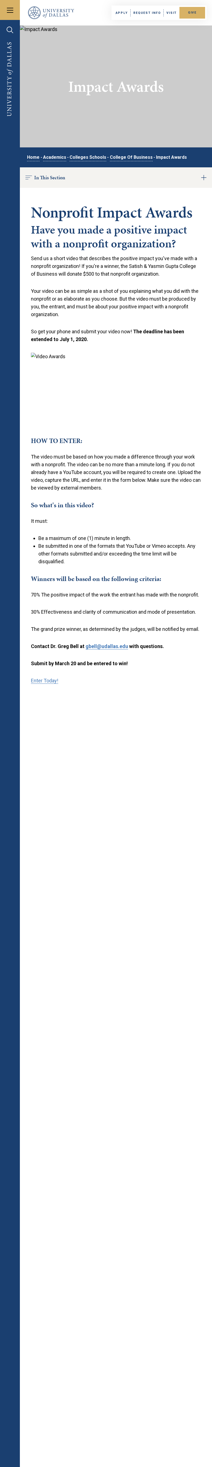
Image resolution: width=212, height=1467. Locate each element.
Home (33, 157)
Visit (171, 13)
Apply (122, 13)
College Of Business (131, 157)
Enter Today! (44, 680)
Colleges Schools (88, 157)
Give (192, 12)
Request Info (147, 13)
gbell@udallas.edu (107, 646)
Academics (54, 157)
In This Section (49, 177)
